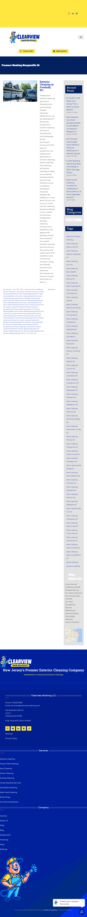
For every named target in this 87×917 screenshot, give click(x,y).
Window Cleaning (9, 291)
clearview (8, 289)
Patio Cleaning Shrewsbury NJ (72, 517)
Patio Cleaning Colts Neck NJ (72, 291)
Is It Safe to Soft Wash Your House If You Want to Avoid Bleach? (73, 104)
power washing (72, 562)
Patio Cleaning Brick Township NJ (73, 284)
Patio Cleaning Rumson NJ (72, 495)
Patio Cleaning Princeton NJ (72, 481)
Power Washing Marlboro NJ (12, 302)
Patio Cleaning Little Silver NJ (72, 374)
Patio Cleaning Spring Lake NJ (72, 524)
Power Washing (37, 289)
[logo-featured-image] (25, 28)
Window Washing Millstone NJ (34, 331)
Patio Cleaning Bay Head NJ (72, 270)
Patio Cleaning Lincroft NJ (72, 367)
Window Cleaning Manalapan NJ (14, 322)
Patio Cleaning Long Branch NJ (72, 381)
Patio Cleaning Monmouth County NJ (73, 429)
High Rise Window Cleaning (73, 238)
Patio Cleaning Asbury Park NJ (72, 245)
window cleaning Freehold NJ (29, 320)
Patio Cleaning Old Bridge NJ (73, 467)
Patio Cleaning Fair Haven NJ (72, 313)
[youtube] (13, 728)
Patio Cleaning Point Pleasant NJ (73, 474)
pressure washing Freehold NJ (16, 307)
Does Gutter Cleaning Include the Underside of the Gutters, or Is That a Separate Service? (74, 188)
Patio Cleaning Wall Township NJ (73, 546)
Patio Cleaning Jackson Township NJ (73, 351)
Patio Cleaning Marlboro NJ (72, 395)
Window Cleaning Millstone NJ (16, 324)
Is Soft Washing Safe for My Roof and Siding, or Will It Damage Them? (74, 167)
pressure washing (73, 566)
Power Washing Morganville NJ (13, 305)
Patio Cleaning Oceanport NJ (72, 459)
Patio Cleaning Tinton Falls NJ (72, 531)
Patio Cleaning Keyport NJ (72, 359)
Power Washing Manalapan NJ (32, 300)
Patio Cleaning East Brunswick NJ (73, 306)
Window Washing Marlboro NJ (13, 331)
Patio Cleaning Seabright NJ (72, 503)
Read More (51, 289)
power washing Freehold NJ (12, 300)
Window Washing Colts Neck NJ (24, 326)
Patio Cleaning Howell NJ (72, 342)
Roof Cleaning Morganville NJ (28, 318)
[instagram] (69, 13)
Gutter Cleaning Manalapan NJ (28, 294)
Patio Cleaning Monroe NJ (72, 438)
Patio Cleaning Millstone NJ (72, 410)
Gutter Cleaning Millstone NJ (27, 296)
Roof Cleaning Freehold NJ (28, 313)
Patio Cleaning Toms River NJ (72, 539)
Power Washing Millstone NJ (32, 302)
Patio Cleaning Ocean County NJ (73, 452)
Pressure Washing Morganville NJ (29, 311)
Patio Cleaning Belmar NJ (72, 277)
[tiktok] (29, 728)
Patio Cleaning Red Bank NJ (72, 488)
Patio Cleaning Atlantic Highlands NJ (73, 254)
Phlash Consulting (50, 910)
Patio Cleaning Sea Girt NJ (73, 510)
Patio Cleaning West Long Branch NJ (73, 555)
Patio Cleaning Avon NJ (72, 263)
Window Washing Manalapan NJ (28, 329)
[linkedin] (73, 13)
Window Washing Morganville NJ (14, 333)
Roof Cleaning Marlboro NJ (28, 316)
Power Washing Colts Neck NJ (30, 298)
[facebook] (76, 13)
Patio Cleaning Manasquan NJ (72, 388)
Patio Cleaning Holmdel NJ (72, 335)
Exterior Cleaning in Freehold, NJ (47, 86)
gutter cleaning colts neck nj (29, 291)
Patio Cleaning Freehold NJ (72, 320)
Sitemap (9, 734)
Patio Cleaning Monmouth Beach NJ (73, 419)
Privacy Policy (11, 738)
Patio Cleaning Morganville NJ (72, 445)
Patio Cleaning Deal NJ (72, 298)
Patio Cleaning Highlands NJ (72, 327)
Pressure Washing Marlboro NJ (23, 309)
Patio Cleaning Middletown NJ (72, 403)
